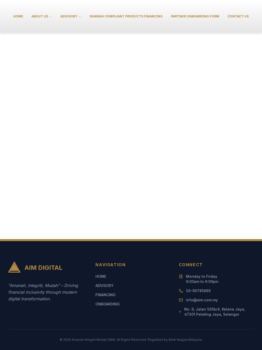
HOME (18, 16)
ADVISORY (104, 285)
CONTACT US (238, 16)
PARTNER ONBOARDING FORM (195, 16)
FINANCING (105, 295)
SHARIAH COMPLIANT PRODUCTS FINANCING (126, 16)
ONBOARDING (107, 304)
